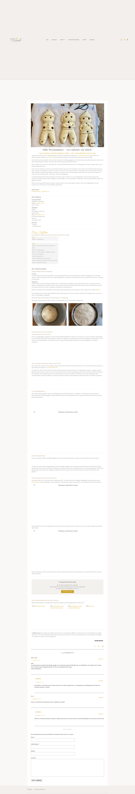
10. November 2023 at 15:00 (36, 698)
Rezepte (62, 39)
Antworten (101, 659)
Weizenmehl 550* (39, 203)
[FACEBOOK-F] (124, 40)
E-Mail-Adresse (35, 744)
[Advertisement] (67, 90)
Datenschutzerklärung (40, 789)
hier (60, 297)
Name (33, 737)
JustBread (38, 679)
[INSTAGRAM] (121, 40)
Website (33, 751)
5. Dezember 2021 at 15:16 (36, 660)
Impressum (29, 789)
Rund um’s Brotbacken (74, 39)
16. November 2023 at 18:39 (39, 715)
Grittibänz (49, 157)
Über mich (92, 39)
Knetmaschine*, (36, 191)
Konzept (84, 39)
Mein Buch (54, 39)
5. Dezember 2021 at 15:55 (39, 682)
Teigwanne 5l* (45, 191)
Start (47, 39)
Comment (33, 758)
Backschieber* (36, 482)
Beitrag (98, 289)
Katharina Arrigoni (83, 155)
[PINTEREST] (127, 40)
